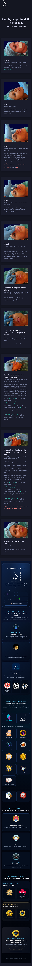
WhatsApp (23, 598)
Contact (22, 960)
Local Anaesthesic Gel (12, 414)
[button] (30, 3)
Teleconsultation (17, 603)
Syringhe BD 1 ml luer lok (12, 402)
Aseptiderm (7, 69)
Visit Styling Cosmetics (16, 949)
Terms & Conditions (16, 960)
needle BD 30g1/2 (10, 403)
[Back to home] (5, 3)
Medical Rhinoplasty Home (9, 599)
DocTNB (22, 407)
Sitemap (9, 960)
